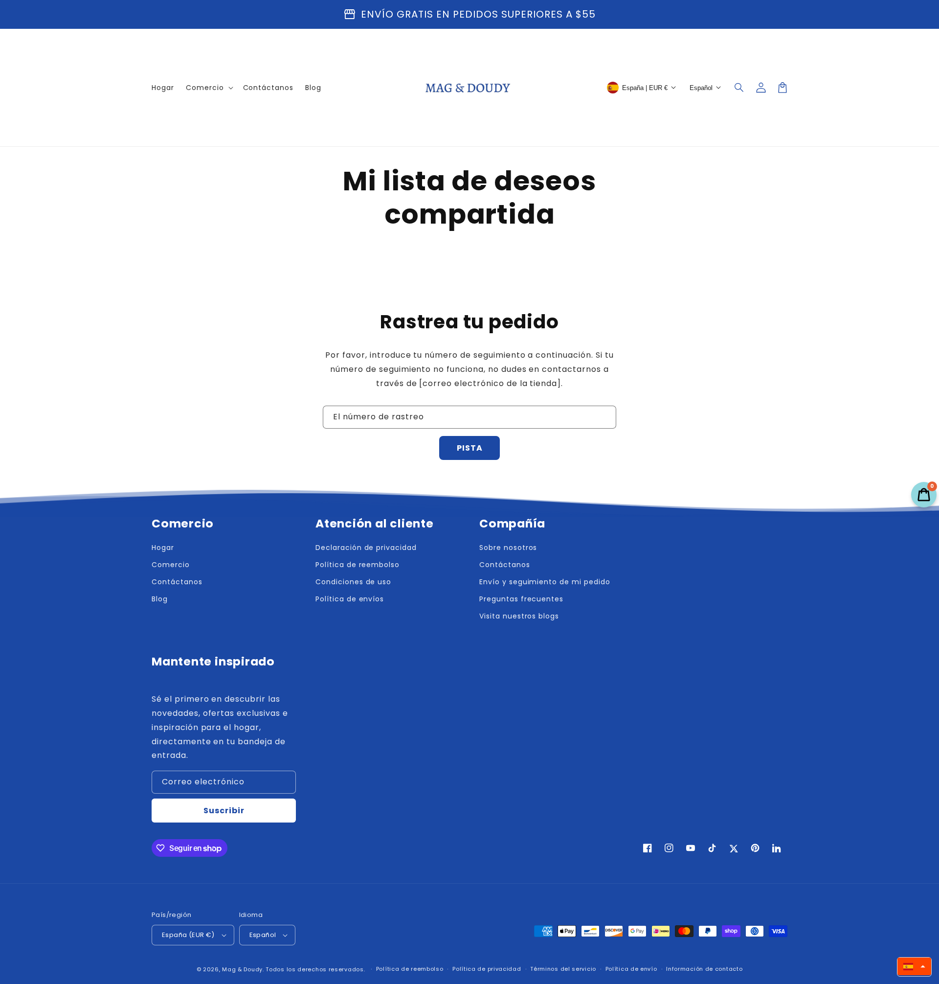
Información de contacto (704, 969)
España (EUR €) (188, 934)
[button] (739, 87)
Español (262, 934)
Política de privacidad (486, 969)
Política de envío (631, 969)
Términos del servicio (563, 969)
